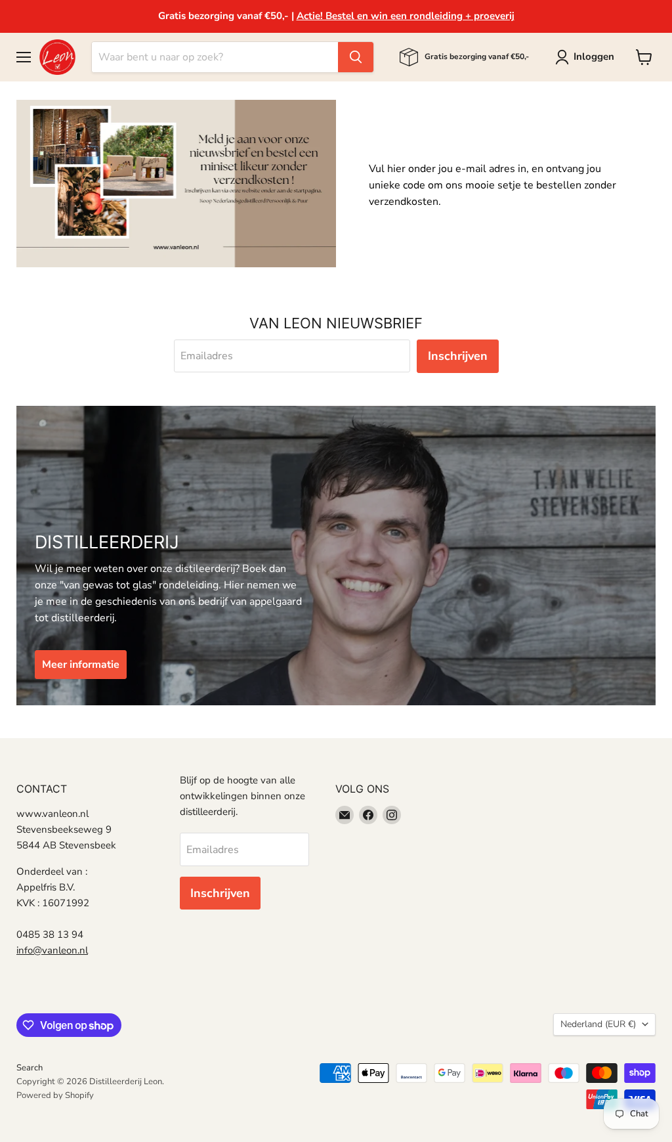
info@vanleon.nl (52, 950)
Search (29, 1068)
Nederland (598, 1024)
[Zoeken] (355, 57)
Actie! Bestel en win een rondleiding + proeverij (405, 15)
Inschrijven (458, 356)
